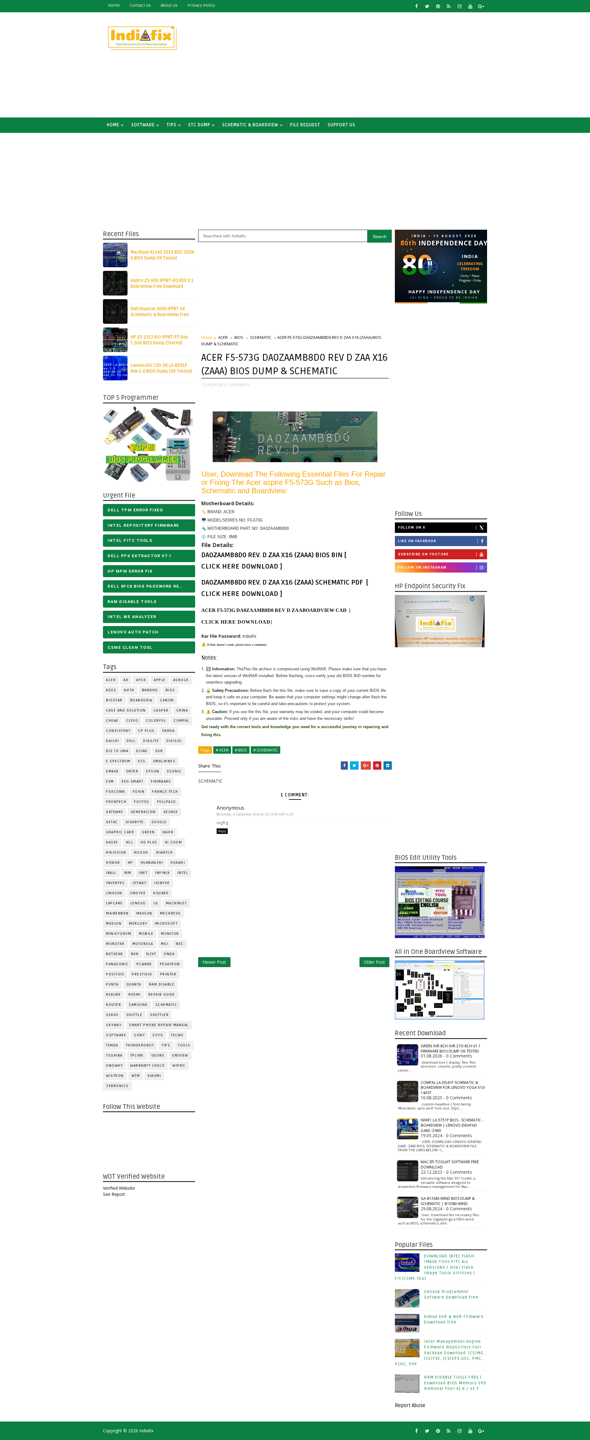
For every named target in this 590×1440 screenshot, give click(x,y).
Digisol (174, 741)
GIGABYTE (135, 822)
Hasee (112, 842)
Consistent (118, 730)
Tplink (137, 1055)
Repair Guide (161, 994)
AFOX (141, 680)
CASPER (161, 710)
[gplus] (481, 6)
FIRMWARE (161, 781)
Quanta (133, 984)
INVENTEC (115, 883)
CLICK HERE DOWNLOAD (239, 566)
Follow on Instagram (422, 567)
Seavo (112, 1015)
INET (143, 873)
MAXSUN (144, 913)
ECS (142, 761)
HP (130, 862)
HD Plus (149, 842)
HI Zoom (173, 842)
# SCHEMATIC (265, 750)
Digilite (151, 741)
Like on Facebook (417, 541)
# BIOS (241, 750)
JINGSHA (114, 893)
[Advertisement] (375, 65)
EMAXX (112, 771)
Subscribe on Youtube (423, 554)
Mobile (146, 933)
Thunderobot (140, 1045)
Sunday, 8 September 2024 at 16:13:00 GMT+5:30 (256, 814)
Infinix (162, 873)
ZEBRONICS (117, 1086)
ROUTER (113, 1004)
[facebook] (416, 6)
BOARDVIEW (141, 700)
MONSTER (115, 944)
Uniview (180, 1055)
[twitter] (427, 6)
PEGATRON (170, 964)
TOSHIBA (114, 1055)
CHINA (182, 710)
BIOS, (224, 384)
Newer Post (214, 962)
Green (148, 832)
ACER (111, 680)
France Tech (165, 791)
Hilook (141, 852)
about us (169, 5)
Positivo (115, 974)
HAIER (168, 832)
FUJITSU (141, 801)
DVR (159, 751)
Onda (169, 954)
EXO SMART (133, 781)
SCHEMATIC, (241, 384)
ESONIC (174, 771)
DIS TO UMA (117, 751)
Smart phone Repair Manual (159, 1025)
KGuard (161, 893)
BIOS (170, 690)
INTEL (183, 873)
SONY (139, 1035)
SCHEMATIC (166, 1004)
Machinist (176, 903)
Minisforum (118, 933)
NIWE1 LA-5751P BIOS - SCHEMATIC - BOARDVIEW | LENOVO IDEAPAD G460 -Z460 (452, 1125)
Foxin (139, 791)
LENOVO (138, 903)
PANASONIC (117, 964)
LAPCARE (114, 903)
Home (114, 5)
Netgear (114, 954)
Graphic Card (120, 832)
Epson (152, 771)
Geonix (170, 812)
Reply (222, 831)
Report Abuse (410, 1405)
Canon (167, 700)
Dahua (168, 730)
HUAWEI (178, 862)
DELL (131, 741)
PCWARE (144, 964)
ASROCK (181, 680)
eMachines (164, 761)
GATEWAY (114, 812)
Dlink (142, 751)
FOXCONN (115, 791)
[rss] (448, 6)
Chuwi (112, 720)
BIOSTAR (114, 700)
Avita (129, 690)
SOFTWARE (143, 125)
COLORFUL (156, 720)
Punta (112, 984)
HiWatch (164, 852)
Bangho (150, 690)
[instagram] (459, 6)
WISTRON (115, 1075)
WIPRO (178, 1065)
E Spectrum (118, 761)
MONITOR (170, 933)
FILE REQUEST (305, 125)
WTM (136, 1075)
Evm (110, 781)
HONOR (113, 862)
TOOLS (184, 1045)
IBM (128, 873)
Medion (113, 923)
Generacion (143, 812)
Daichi (112, 741)
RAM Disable (162, 984)
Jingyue (138, 893)
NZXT (151, 954)
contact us (140, 5)
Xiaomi (154, 1075)
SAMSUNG (138, 1004)
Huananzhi (152, 862)
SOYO (157, 1035)
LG (156, 903)
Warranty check (147, 1065)
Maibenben (117, 913)
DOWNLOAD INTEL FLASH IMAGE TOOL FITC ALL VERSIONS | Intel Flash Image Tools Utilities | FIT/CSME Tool (435, 1267)
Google (159, 822)
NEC (180, 944)
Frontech (116, 801)
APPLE (160, 680)
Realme (113, 994)
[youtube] (470, 6)
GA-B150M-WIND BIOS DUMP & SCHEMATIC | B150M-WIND (448, 1201)
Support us (341, 125)
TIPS (171, 125)
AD (126, 680)
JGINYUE (162, 883)
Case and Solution (126, 710)
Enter (132, 771)
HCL (129, 842)
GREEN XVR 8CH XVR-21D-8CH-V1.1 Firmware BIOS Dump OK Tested (451, 1048)
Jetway (139, 883)
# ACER (222, 750)
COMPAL (181, 720)
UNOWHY (114, 1065)
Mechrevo (170, 913)
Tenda (112, 1045)
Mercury (138, 923)
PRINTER (168, 974)
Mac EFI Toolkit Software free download (450, 1164)
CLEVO (132, 720)
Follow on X (412, 528)
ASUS (111, 690)
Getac (112, 822)
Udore (158, 1055)
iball (111, 873)
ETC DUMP (199, 125)
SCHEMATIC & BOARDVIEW (250, 125)
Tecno (177, 1035)
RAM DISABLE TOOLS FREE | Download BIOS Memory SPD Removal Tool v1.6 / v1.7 (455, 1383)
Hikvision (116, 852)
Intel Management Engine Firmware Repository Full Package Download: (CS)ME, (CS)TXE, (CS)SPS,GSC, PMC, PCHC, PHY (440, 1353)
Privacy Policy (201, 5)
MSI (164, 944)
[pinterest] (437, 6)
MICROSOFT (166, 923)
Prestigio (142, 974)
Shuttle (134, 1015)
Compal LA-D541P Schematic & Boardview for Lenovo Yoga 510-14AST (453, 1088)
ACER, (212, 384)
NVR (135, 954)
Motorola (142, 944)
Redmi (134, 994)
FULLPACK (166, 801)
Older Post (374, 962)
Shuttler (159, 1015)
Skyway (113, 1025)
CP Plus (146, 730)
